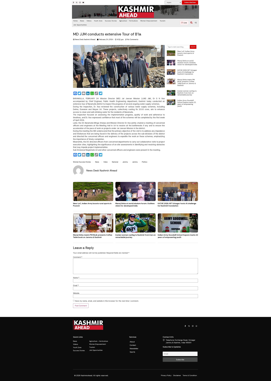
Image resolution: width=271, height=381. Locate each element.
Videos (89, 21)
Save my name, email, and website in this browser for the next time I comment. (107, 301)
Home (75, 21)
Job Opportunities (80, 25)
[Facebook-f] (73, 2)
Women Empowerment (148, 21)
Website (76, 293)
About (132, 342)
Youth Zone (98, 21)
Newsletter (134, 348)
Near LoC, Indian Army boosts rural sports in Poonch (185, 53)
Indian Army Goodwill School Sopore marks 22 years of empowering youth (186, 103)
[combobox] (178, 47)
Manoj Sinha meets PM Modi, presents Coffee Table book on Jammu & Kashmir (186, 82)
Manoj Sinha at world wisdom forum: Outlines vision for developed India (187, 63)
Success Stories (111, 21)
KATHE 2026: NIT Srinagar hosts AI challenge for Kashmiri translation (187, 72)
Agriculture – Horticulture (128, 21)
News (82, 21)
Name (76, 278)
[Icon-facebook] (185, 326)
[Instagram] (80, 2)
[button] (191, 23)
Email (76, 285)
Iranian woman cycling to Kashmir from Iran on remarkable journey (187, 93)
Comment (77, 257)
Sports (132, 352)
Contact (133, 345)
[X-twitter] (76, 2)
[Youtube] (83, 2)
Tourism (162, 21)
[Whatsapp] (196, 326)
